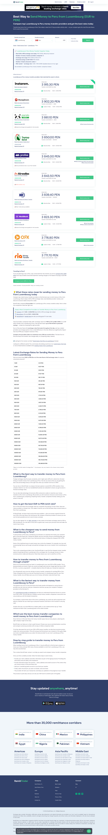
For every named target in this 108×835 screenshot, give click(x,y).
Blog (77, 784)
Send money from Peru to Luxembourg (43, 341)
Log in (91, 2)
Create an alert (81, 2)
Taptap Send (28, 316)
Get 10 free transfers (89, 245)
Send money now (84, 86)
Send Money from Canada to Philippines (22, 763)
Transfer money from (19, 37)
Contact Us (37, 800)
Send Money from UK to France (41, 757)
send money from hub (60, 344)
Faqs (56, 790)
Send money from (22, 45)
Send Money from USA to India (20, 757)
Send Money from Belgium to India (42, 763)
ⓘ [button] (23, 63)
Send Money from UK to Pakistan (41, 761)
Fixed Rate (73, 38)
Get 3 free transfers (89, 223)
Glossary (57, 787)
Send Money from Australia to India (62, 755)
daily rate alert (33, 520)
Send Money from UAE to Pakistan (83, 755)
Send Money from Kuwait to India (82, 763)
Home (14, 45)
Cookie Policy (20, 832)
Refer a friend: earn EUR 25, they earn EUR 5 (84, 161)
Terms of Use (58, 793)
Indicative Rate (74, 41)
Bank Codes (58, 784)
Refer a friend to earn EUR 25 (87, 224)
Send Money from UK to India (41, 754)
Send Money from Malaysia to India (62, 763)
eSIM (65, 2)
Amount (57, 37)
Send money (58, 2)
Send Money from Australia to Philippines (63, 754)
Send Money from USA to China (20, 755)
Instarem (19, 312)
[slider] (18, 89)
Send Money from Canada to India (21, 761)
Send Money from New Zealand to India (63, 757)
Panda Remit (20, 316)
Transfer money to (39, 37)
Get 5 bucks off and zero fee (87, 124)
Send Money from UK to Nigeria (41, 755)
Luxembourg (31, 45)
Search (88, 40)
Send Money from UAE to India (82, 754)
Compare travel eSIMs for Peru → (24, 281)
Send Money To (38, 784)
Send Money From (39, 787)
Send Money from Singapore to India (62, 761)
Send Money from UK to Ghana (41, 759)
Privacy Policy (77, 831)
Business (72, 2)
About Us (37, 797)
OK (89, 831)
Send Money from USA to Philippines (22, 759)
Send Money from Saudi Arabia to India (84, 757)
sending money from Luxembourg (43, 345)
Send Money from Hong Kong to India (63, 759)
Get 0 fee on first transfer (88, 162)
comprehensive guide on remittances (26, 592)
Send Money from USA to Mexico (21, 754)
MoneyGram (20, 314)
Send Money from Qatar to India (82, 764)
